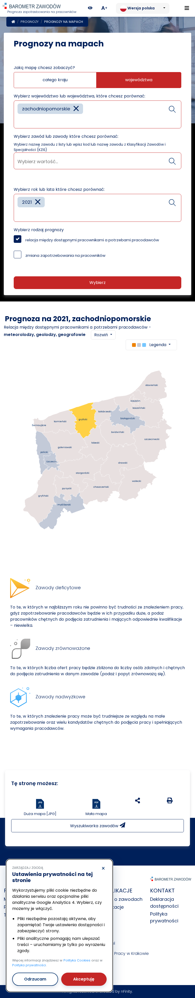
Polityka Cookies (76, 960)
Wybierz (97, 282)
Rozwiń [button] (101, 335)
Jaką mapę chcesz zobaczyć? (44, 68)
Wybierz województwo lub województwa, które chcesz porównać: (79, 96)
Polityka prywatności (29, 965)
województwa (138, 80)
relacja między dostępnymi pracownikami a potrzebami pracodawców (92, 240)
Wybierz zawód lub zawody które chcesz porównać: (66, 136)
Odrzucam (35, 979)
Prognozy (30, 22)
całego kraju (55, 80)
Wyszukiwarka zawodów (95, 826)
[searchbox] (19, 120)
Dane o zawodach (121, 899)
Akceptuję (83, 979)
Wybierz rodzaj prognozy (39, 230)
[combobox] (97, 114)
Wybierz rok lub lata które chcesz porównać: (59, 189)
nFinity (126, 991)
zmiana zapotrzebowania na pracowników (65, 255)
